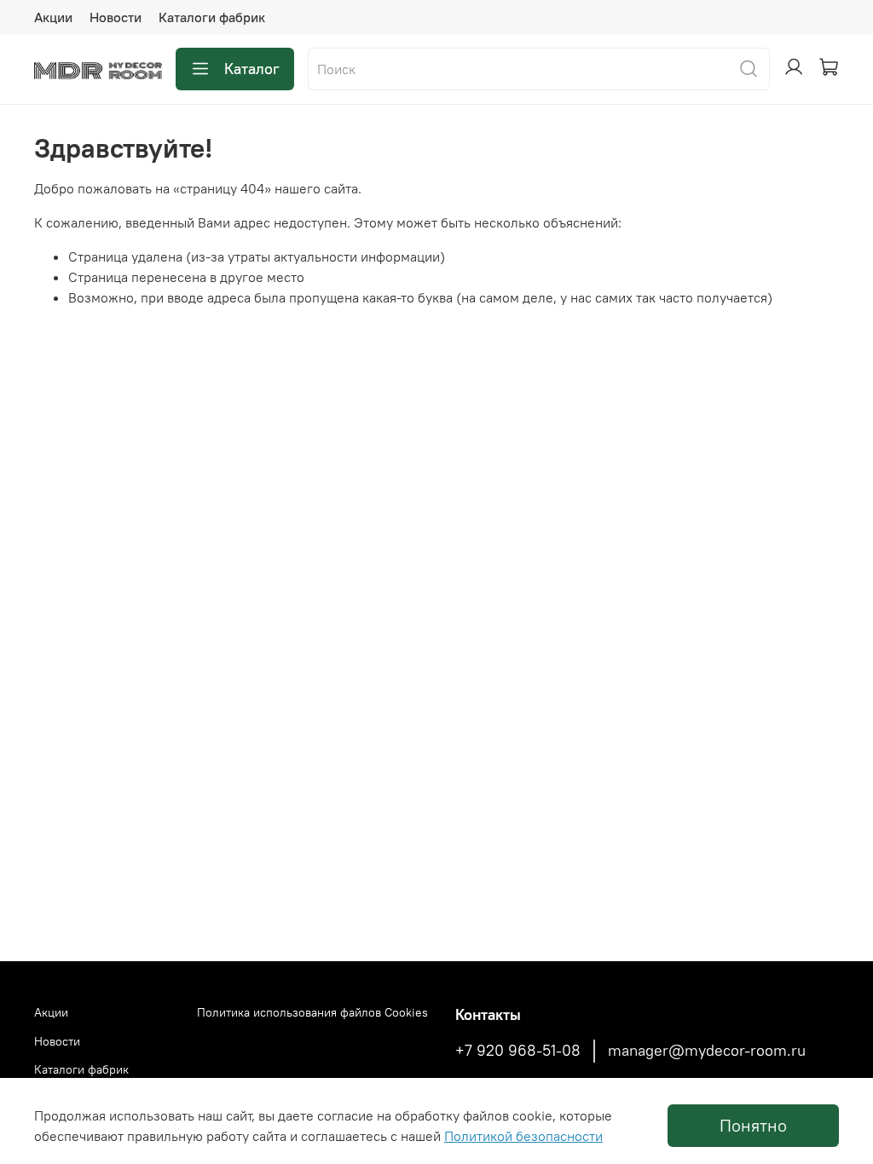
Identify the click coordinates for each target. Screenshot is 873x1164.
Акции (53, 17)
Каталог (252, 68)
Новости (116, 17)
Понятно (753, 1125)
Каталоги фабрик (212, 17)
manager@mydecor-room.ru (707, 1050)
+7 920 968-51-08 (518, 1050)
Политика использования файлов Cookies (312, 1012)
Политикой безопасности (523, 1135)
